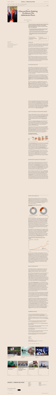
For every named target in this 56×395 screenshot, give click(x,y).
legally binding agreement (39, 235)
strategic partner (46, 105)
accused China (42, 172)
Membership (40, 382)
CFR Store (40, 384)
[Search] (46, 1)
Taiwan (34, 343)
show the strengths (31, 326)
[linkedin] (43, 393)
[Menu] (47, 1)
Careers (29, 383)
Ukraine (32, 343)
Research (13, 4)
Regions (8, 4)
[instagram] (45, 393)
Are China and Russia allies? (10, 43)
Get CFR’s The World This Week (12, 388)
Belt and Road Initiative (40, 78)
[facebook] (42, 393)
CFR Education (29, 384)
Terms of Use (40, 385)
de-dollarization (30, 254)
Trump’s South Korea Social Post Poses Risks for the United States (11, 356)
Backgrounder (28, 9)
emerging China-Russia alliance (35, 321)
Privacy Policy (29, 385)
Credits (28, 21)
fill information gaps (34, 124)
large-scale (39, 72)
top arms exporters (44, 280)
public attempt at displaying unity (39, 107)
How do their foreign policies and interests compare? (13, 44)
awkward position (46, 170)
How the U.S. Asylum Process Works (11, 369)
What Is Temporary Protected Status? (32, 369)
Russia (30, 343)
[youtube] (44, 393)
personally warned (30, 174)
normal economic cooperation (33, 303)
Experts (16, 4)
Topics (10, 4)
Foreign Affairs (12, 1)
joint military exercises (35, 282)
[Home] (28, 1)
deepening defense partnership (34, 331)
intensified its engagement (36, 150)
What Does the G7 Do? (43, 368)
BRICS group (30, 83)
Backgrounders (9, 5)
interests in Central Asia (33, 129)
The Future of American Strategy (23, 4)
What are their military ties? (10, 46)
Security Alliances (37, 343)
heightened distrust (40, 166)
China (29, 343)
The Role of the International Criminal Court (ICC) (22, 369)
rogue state (36, 152)
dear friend (30, 78)
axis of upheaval (39, 102)
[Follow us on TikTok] (46, 393)
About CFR (29, 382)
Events (19, 4)
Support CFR (9, 1)
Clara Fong (29, 337)
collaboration (29, 271)
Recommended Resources (10, 47)
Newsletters (40, 383)
